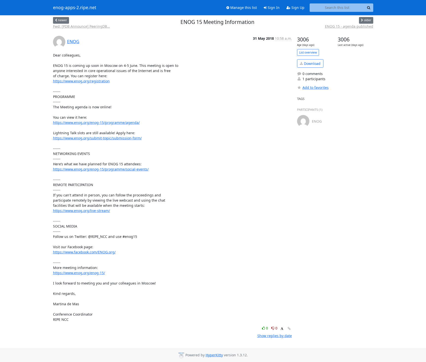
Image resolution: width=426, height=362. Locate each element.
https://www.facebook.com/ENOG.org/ (84, 252)
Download (311, 63)
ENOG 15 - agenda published (349, 26)
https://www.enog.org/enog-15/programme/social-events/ (101, 169)
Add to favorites (315, 87)
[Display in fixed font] (282, 328)
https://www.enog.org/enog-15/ (79, 272)
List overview (308, 52)
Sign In (273, 7)
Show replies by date (274, 335)
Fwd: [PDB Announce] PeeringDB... (81, 26)
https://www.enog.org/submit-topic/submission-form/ (97, 138)
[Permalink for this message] (289, 328)
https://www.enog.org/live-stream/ (81, 210)
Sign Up (297, 7)
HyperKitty (214, 355)
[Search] (368, 7)
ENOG (73, 41)
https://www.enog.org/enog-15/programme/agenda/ (96, 122)
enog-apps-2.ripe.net (74, 8)
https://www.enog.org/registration (81, 81)
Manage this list (243, 7)
